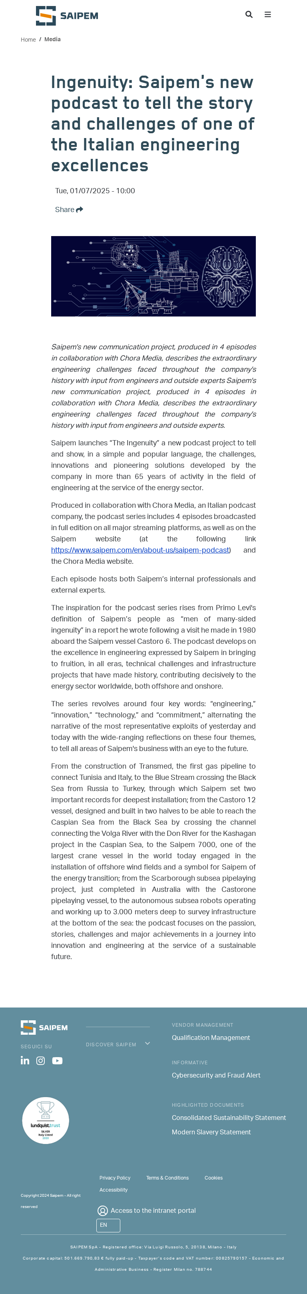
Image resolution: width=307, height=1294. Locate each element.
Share (65, 210)
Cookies (214, 1178)
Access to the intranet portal (153, 1211)
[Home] (70, 16)
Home (28, 40)
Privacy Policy (115, 1178)
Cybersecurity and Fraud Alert (216, 1076)
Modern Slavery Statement (211, 1133)
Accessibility (114, 1190)
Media (52, 40)
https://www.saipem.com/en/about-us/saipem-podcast (140, 551)
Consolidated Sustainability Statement (229, 1119)
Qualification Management (211, 1039)
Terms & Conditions (167, 1178)
